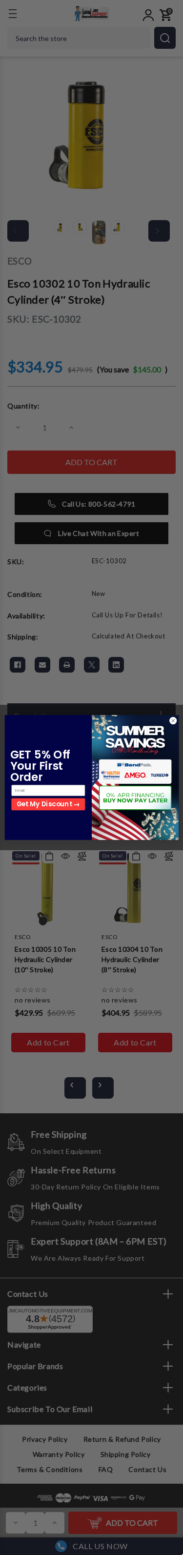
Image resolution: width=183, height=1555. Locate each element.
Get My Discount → (48, 804)
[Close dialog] (173, 721)
